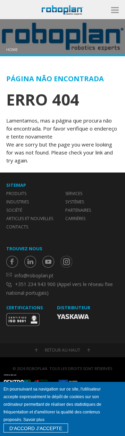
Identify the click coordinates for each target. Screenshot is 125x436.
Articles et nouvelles (29, 218)
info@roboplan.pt (34, 275)
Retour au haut (62, 350)
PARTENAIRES (78, 210)
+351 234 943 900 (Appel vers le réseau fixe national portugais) (59, 288)
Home (12, 49)
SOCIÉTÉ (14, 210)
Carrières (75, 218)
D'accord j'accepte (35, 428)
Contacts (17, 227)
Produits (16, 193)
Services (73, 193)
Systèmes (74, 202)
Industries (17, 202)
